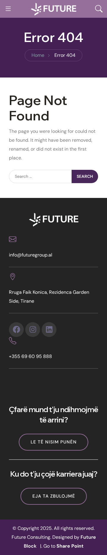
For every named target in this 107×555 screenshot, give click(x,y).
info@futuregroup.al (30, 255)
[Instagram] (32, 329)
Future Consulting (31, 537)
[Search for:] (40, 176)
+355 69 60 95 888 (30, 356)
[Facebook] (16, 329)
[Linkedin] (49, 329)
